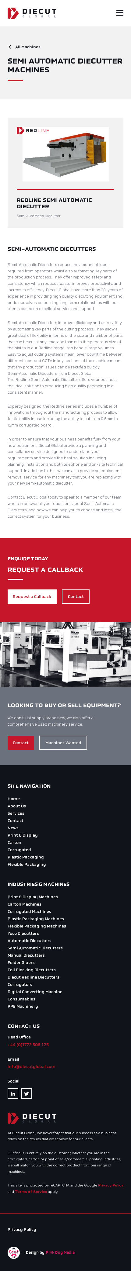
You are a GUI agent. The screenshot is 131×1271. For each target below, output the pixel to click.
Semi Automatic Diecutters (35, 948)
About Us (17, 806)
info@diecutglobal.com (31, 1066)
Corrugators (20, 984)
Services (16, 813)
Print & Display (23, 835)
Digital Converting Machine (35, 992)
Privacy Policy (110, 1185)
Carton (14, 842)
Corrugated (19, 850)
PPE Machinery (23, 1006)
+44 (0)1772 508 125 (28, 1044)
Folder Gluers (21, 962)
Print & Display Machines (33, 897)
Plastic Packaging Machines (36, 919)
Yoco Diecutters (23, 933)
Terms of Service (31, 1192)
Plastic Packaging (26, 857)
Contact (76, 596)
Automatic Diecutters (29, 940)
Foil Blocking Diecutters (32, 970)
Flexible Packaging (27, 864)
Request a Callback (32, 596)
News (13, 828)
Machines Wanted (63, 743)
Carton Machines (24, 904)
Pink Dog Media (60, 1252)
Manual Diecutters (26, 955)
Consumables (21, 999)
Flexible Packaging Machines (37, 926)
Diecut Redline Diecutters (33, 977)
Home (14, 798)
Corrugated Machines (29, 911)
